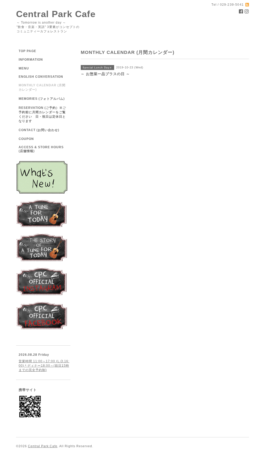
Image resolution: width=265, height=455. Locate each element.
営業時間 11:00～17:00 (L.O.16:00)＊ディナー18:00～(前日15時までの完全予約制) (44, 365)
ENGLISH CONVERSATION (41, 77)
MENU (24, 68)
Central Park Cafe (55, 14)
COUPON (26, 139)
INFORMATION (41, 59)
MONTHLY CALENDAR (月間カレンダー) (42, 87)
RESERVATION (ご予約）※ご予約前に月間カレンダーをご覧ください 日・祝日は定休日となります (42, 114)
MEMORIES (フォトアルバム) (42, 99)
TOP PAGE (27, 51)
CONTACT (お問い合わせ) (39, 130)
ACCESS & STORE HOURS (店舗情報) (41, 149)
